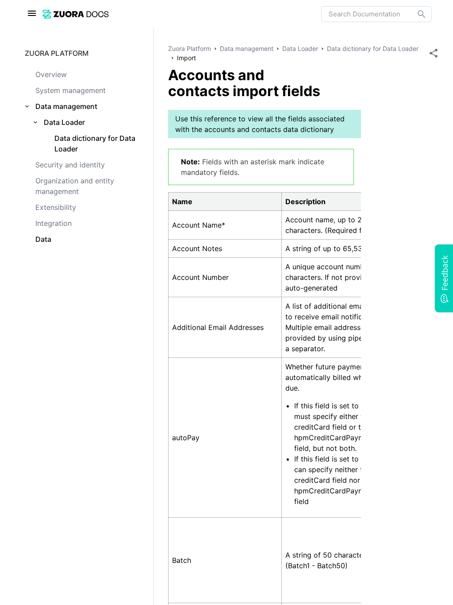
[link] (181, 14)
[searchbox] (415, 14)
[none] (433, 53)
